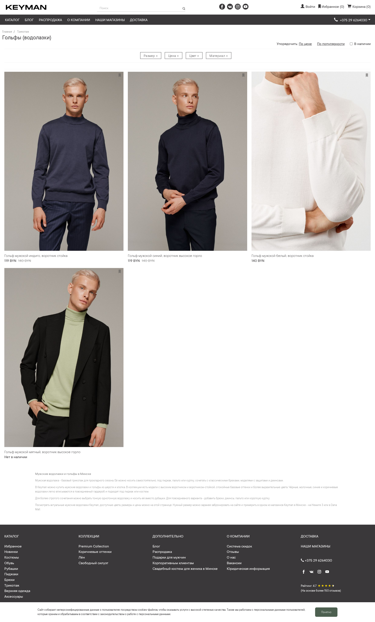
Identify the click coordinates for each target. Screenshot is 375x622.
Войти (310, 6)
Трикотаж (23, 31)
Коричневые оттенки (95, 551)
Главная (7, 31)
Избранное (13, 546)
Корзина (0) (361, 6)
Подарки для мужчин (169, 557)
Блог (29, 20)
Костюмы (11, 557)
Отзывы (233, 551)
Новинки (11, 551)
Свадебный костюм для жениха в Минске (185, 568)
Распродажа (50, 20)
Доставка (139, 20)
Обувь (9, 563)
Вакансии (234, 563)
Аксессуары (13, 596)
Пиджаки (11, 574)
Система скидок (239, 546)
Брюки (9, 579)
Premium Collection (94, 546)
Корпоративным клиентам (173, 563)
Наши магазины (110, 20)
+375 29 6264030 (318, 560)
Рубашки (11, 568)
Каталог (12, 20)
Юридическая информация (248, 568)
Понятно (326, 612)
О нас (231, 557)
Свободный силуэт (93, 563)
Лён (82, 557)
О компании (78, 20)
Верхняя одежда (17, 590)
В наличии (362, 43)
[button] (352, 20)
